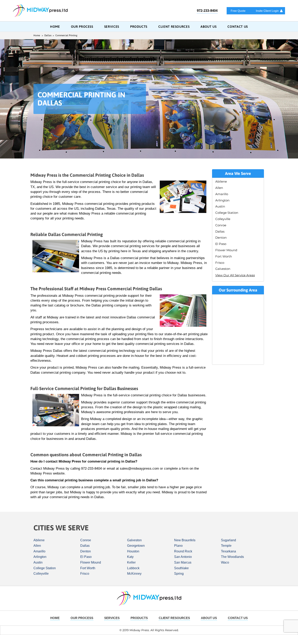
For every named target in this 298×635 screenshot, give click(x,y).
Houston (133, 551)
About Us (208, 26)
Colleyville (222, 219)
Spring (179, 573)
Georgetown (136, 545)
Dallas (219, 231)
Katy (130, 556)
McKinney (134, 573)
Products (138, 26)
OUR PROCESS (82, 26)
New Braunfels (184, 540)
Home (55, 26)
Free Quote (238, 10)
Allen (219, 188)
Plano (178, 545)
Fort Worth (223, 256)
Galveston (222, 269)
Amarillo (221, 194)
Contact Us (237, 26)
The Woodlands (232, 556)
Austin (220, 206)
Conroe (220, 225)
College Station (226, 213)
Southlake (181, 568)
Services (111, 26)
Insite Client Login (267, 10)
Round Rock (183, 551)
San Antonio (183, 556)
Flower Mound (226, 250)
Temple (226, 545)
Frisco (219, 263)
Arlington (222, 200)
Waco (225, 562)
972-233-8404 (207, 11)
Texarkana (228, 551)
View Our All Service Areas (235, 275)
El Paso (220, 244)
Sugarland (228, 540)
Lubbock (133, 568)
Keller (131, 562)
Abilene (221, 181)
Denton (221, 237)
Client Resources (174, 26)
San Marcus (182, 562)
